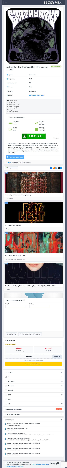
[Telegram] (56, 168)
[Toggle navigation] (5, 2)
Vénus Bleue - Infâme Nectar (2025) (15, 255)
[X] (59, 168)
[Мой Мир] (61, 168)
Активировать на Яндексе (34, 364)
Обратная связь (44, 464)
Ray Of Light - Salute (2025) (13, 225)
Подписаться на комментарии (30, 334)
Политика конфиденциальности (14, 466)
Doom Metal (32, 95)
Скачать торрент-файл (15, 157)
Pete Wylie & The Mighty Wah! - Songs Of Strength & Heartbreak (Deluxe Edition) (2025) (30, 286)
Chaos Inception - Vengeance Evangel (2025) (18, 195)
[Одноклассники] (54, 168)
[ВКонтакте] (51, 168)
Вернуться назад (12, 168)
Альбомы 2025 (17, 162)
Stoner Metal (40, 95)
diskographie (53, 2)
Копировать (57, 356)
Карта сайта (35, 464)
